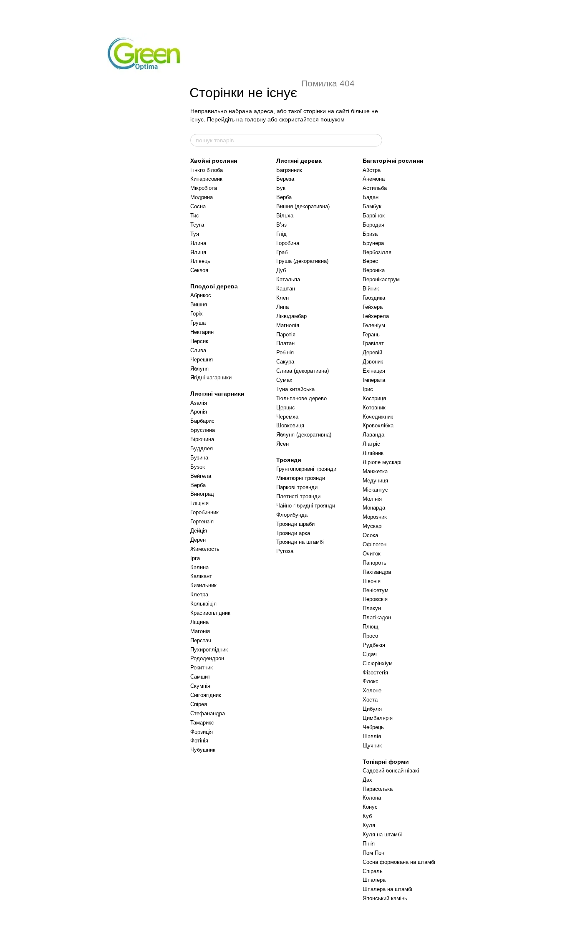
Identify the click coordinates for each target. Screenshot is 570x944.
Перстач (200, 640)
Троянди (288, 460)
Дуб (281, 270)
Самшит (200, 677)
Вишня (198, 304)
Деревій (372, 352)
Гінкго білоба (206, 170)
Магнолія (287, 325)
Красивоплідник (210, 613)
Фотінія (199, 740)
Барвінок (374, 215)
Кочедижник (378, 417)
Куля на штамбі (382, 834)
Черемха (287, 417)
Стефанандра (207, 713)
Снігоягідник (205, 695)
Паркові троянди (297, 487)
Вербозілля (377, 252)
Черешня (201, 359)
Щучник (372, 745)
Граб (282, 252)
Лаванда (373, 435)
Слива (198, 350)
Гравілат (373, 343)
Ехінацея (374, 371)
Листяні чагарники (217, 393)
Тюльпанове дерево (301, 398)
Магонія (200, 631)
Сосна (198, 206)
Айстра (372, 170)
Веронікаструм (381, 279)
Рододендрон (207, 658)
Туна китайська (295, 389)
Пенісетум (375, 590)
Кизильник (203, 585)
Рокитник (201, 667)
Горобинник (204, 512)
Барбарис (202, 421)
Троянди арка (293, 533)
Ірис (368, 389)
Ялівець (200, 261)
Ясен (282, 444)
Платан (285, 343)
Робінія (285, 352)
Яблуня (199, 369)
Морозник (375, 517)
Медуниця (375, 480)
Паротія (285, 334)
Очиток (372, 553)
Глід (281, 234)
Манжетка (375, 471)
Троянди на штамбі (300, 542)
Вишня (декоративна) (303, 206)
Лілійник (373, 453)
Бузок (197, 467)
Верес (370, 261)
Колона (372, 798)
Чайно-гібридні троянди (305, 505)
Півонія (372, 581)
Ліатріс (371, 444)
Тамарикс (202, 722)
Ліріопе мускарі (382, 462)
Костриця (374, 398)
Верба (198, 485)
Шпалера (374, 880)
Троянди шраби (295, 524)
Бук (280, 188)
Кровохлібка (378, 425)
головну (255, 119)
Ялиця (198, 252)
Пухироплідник (209, 649)
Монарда (374, 508)
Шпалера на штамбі (387, 889)
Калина (199, 567)
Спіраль (373, 871)
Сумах (284, 380)
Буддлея (201, 448)
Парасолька (378, 789)
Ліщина (199, 622)
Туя (194, 234)
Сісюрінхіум (378, 663)
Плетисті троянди (298, 496)
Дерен (198, 540)
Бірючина (202, 439)
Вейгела (200, 476)
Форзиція (201, 732)
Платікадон (377, 617)
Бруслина (202, 430)
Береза (285, 179)
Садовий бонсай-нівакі (391, 770)
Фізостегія (375, 672)
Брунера (373, 243)
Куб (367, 816)
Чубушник (202, 750)
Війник (371, 288)
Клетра (199, 594)
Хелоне (372, 690)
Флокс (370, 681)
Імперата (374, 380)
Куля (369, 825)
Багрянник (289, 170)
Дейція (198, 531)
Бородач (373, 225)
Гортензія (202, 521)
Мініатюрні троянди (300, 478)
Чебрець (373, 727)
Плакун (372, 608)
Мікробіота (203, 188)
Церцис (285, 407)
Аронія (198, 412)
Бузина (199, 457)
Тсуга (197, 225)
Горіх (196, 313)
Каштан (285, 288)
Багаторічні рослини (393, 160)
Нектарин (202, 332)
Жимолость (204, 549)
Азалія (198, 403)
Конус (370, 807)
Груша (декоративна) (302, 261)
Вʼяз (281, 225)
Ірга (195, 558)
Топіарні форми (386, 761)
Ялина (198, 243)
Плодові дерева (214, 286)
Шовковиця (290, 425)
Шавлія (372, 736)
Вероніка (374, 270)
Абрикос (200, 295)
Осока (370, 535)
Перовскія (375, 599)
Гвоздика (374, 298)
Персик (199, 341)
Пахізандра (377, 572)
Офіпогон (374, 544)
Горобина (287, 243)
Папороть (374, 563)
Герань (371, 334)
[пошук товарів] (375, 140)
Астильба (375, 188)
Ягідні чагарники (211, 377)
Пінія (369, 844)
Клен (282, 298)
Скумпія (200, 686)
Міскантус (375, 490)
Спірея (198, 704)
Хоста (370, 700)
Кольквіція (203, 604)
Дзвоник (373, 361)
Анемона (374, 179)
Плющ (370, 626)
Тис (194, 215)
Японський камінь (385, 898)
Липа (282, 307)
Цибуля (372, 709)
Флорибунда (292, 515)
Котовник (374, 407)
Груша (198, 323)
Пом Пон (373, 853)
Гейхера (373, 307)
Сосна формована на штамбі (399, 862)
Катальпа (288, 279)
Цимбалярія (378, 718)
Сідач (370, 654)
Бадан (370, 197)
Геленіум (374, 325)
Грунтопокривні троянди (306, 469)
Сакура (285, 361)
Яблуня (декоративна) (303, 435)
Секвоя (199, 270)
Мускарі (373, 526)
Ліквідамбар (291, 316)
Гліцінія (199, 503)
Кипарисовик (206, 179)
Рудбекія (374, 645)
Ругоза (284, 551)
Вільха (284, 215)
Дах (367, 780)
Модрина (201, 197)
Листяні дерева (299, 160)
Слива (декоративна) (302, 371)
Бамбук (372, 206)
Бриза (370, 234)
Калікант (201, 576)
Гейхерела (376, 316)
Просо (370, 636)
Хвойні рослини (213, 160)
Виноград (202, 494)
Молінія (372, 499)
